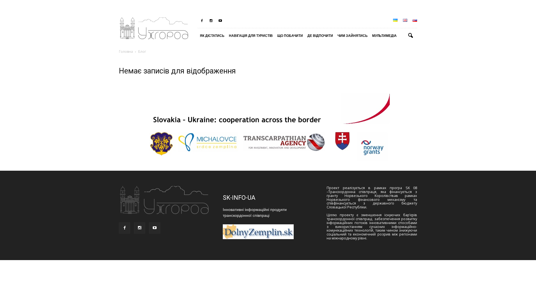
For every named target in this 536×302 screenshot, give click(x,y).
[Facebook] (202, 20)
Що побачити (290, 35)
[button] (410, 35)
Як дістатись (212, 35)
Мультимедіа (384, 35)
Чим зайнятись (353, 35)
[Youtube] (220, 20)
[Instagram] (211, 20)
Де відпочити (320, 35)
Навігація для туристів (251, 35)
